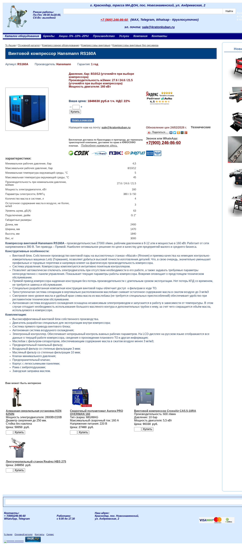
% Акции (10, 45)
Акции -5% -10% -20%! (74, 36)
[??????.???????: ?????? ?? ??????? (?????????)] (14, 541)
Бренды (49, 36)
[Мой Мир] (182, 132)
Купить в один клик (82, 120)
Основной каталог (29, 45)
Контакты (159, 36)
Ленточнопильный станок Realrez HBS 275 (36, 461)
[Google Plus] (186, 132)
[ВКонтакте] (171, 132)
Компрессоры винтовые (95, 45)
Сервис (50, 534)
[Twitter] (175, 132)
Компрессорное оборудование (60, 45)
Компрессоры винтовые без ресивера (135, 45)
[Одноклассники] (178, 132)
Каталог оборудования (22, 36)
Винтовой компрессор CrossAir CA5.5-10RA (165, 410)
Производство (104, 36)
